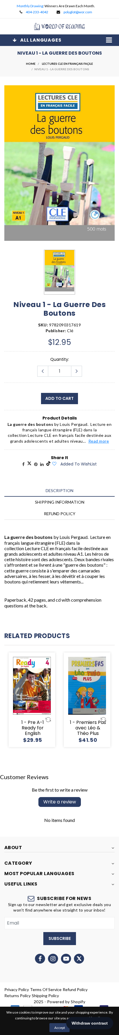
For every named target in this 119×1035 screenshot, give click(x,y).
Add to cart (59, 398)
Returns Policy (17, 995)
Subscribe (60, 938)
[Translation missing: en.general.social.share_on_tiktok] (48, 464)
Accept (59, 1027)
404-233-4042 (37, 12)
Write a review (59, 802)
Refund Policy (75, 989)
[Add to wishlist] (54, 464)
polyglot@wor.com (78, 12)
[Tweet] (29, 464)
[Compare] (48, 719)
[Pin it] (36, 464)
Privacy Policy (16, 989)
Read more (98, 441)
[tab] (59, 490)
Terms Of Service (46, 989)
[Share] (23, 464)
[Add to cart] (48, 686)
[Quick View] (48, 708)
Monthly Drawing (30, 6)
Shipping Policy (45, 995)
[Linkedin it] (42, 464)
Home (31, 63)
